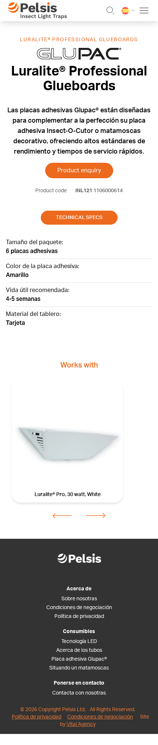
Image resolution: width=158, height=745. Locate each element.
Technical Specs (79, 217)
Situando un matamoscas (79, 668)
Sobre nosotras (79, 598)
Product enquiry (79, 170)
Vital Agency (81, 724)
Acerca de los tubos (79, 650)
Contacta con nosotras (79, 693)
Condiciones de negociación (79, 607)
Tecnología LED (79, 641)
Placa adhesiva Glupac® (79, 659)
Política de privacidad (79, 616)
